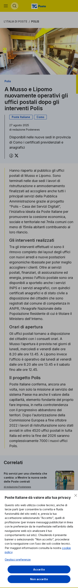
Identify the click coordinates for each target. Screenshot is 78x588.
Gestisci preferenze (18, 559)
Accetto (39, 569)
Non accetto (39, 579)
